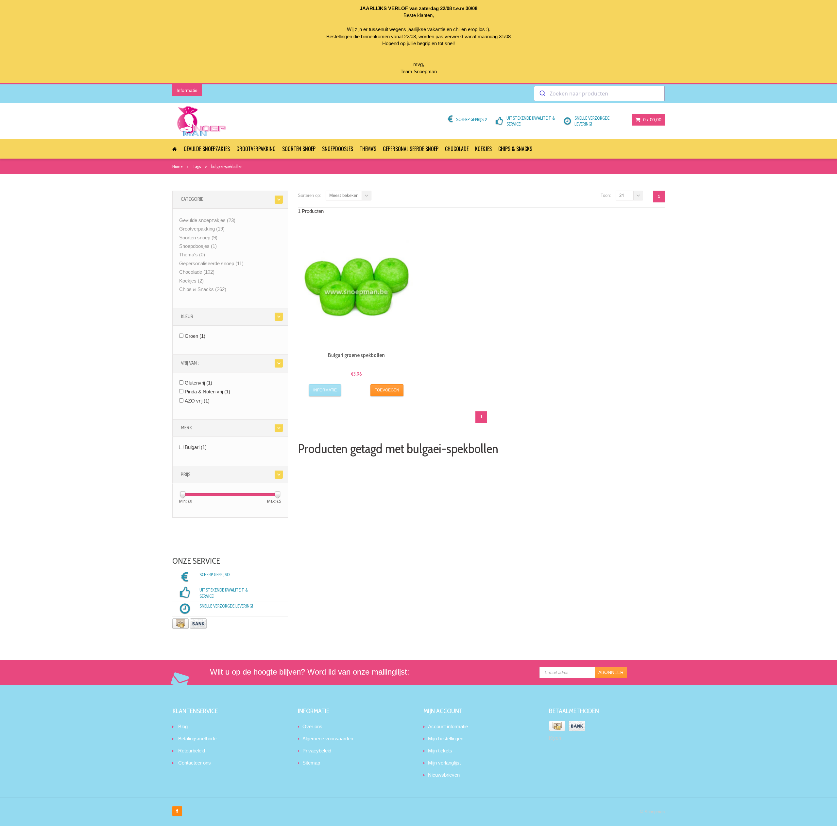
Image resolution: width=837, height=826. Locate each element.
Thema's (368, 149)
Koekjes (483, 149)
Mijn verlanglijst (444, 763)
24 (621, 195)
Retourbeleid (191, 750)
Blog (183, 726)
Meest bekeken (343, 195)
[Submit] (542, 93)
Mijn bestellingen (445, 738)
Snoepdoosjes (337, 149)
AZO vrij (197, 401)
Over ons (312, 726)
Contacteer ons (194, 763)
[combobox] (599, 93)
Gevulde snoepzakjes (207, 149)
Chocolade (457, 149)
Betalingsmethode (197, 738)
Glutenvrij (198, 383)
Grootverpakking (256, 149)
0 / (651, 119)
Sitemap (311, 763)
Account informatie (448, 726)
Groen (195, 336)
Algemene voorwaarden (327, 738)
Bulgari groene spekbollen (356, 355)
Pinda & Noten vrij (207, 391)
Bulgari (196, 447)
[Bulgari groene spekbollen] (356, 288)
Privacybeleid (316, 750)
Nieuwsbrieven (444, 775)
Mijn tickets (440, 750)
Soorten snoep (299, 149)
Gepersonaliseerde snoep (410, 149)
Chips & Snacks (515, 149)
